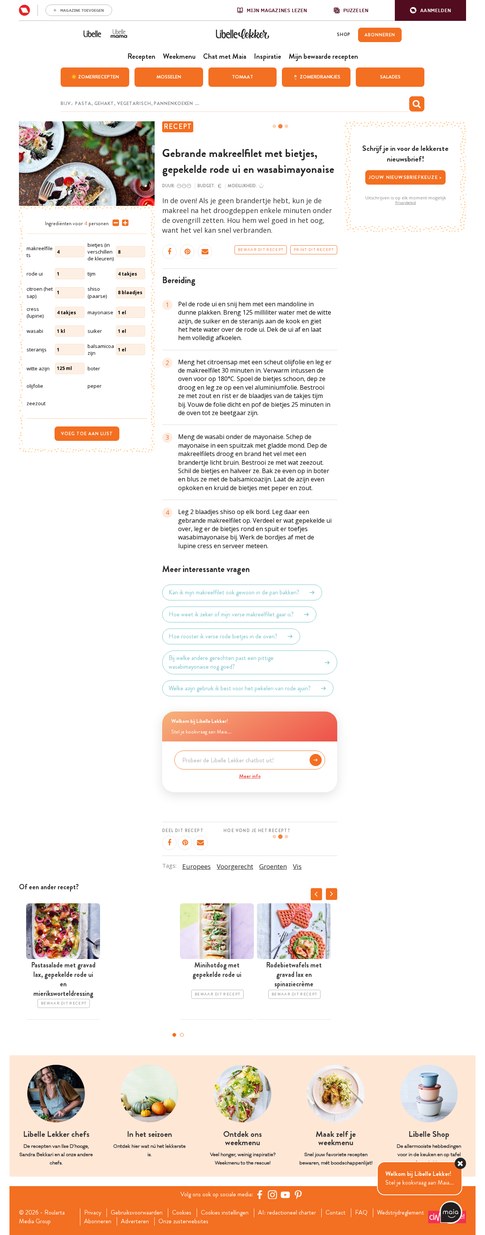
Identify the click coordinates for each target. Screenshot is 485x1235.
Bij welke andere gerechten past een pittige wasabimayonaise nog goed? (221, 662)
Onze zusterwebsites (183, 1221)
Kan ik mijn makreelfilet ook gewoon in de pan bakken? (234, 592)
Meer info (250, 776)
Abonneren (97, 1221)
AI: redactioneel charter (287, 1212)
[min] (114, 223)
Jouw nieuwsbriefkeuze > (406, 177)
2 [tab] (182, 1035)
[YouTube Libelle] (285, 1194)
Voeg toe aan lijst (87, 433)
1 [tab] (174, 1035)
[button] (430, 10)
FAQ (361, 1212)
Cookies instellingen (225, 1212)
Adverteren (135, 1221)
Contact (335, 1212)
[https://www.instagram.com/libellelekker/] (272, 1194)
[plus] (123, 223)
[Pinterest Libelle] (298, 1194)
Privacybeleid (405, 203)
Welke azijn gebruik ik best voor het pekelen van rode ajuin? (240, 688)
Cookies (181, 1212)
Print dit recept (314, 249)
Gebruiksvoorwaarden (137, 1212)
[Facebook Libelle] (259, 1194)
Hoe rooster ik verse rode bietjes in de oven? (223, 636)
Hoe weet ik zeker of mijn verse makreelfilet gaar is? (231, 614)
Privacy (92, 1212)
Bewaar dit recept (260, 249)
